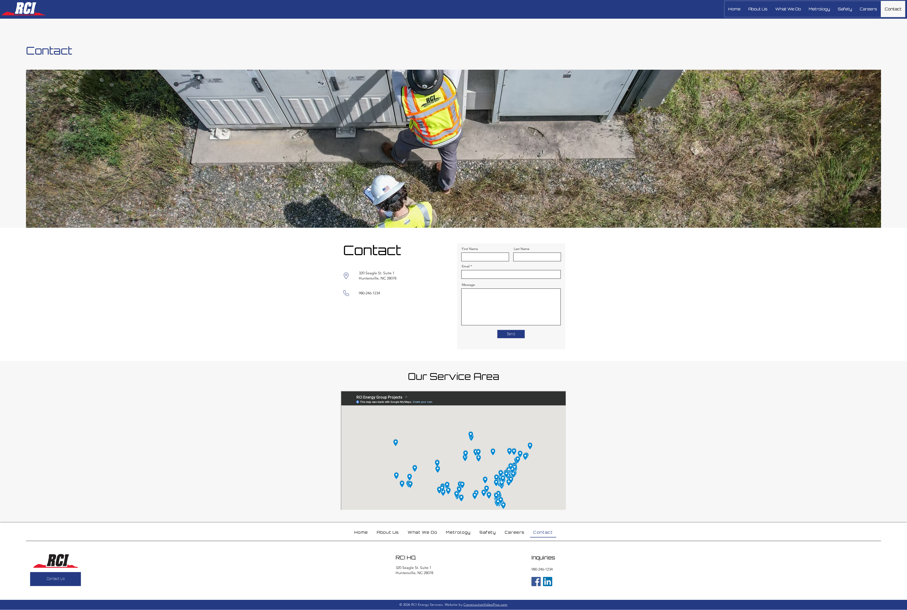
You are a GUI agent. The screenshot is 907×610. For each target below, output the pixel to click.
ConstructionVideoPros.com (485, 604)
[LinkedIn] (547, 581)
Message (468, 284)
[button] (788, 9)
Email (466, 266)
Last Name (522, 248)
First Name (470, 248)
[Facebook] (536, 581)
